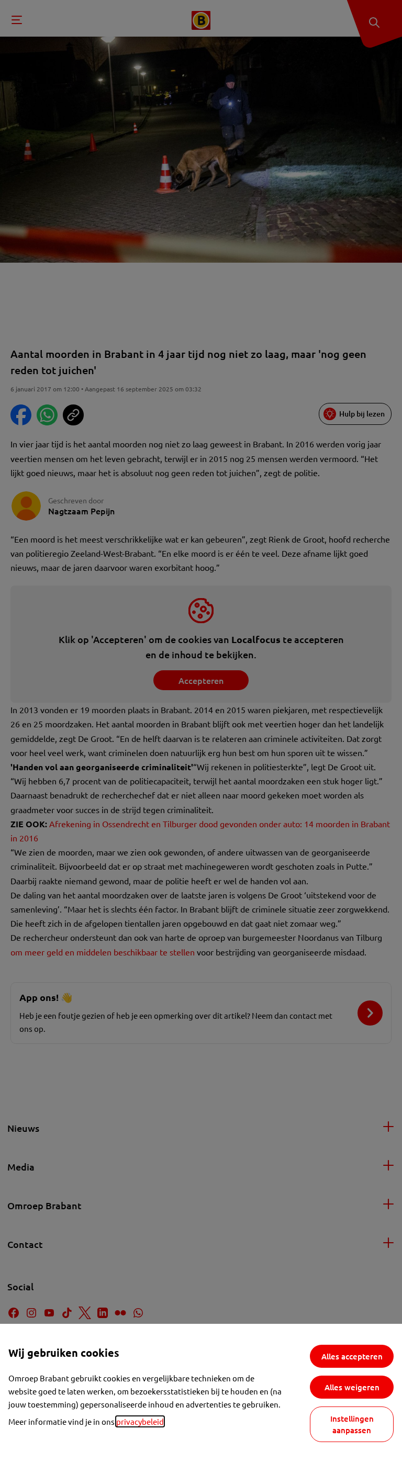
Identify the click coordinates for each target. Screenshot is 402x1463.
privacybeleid (140, 1421)
